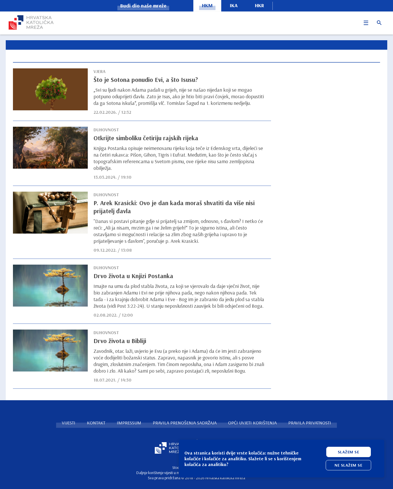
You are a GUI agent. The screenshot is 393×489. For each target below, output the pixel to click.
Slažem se (348, 452)
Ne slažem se (348, 465)
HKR (259, 5)
